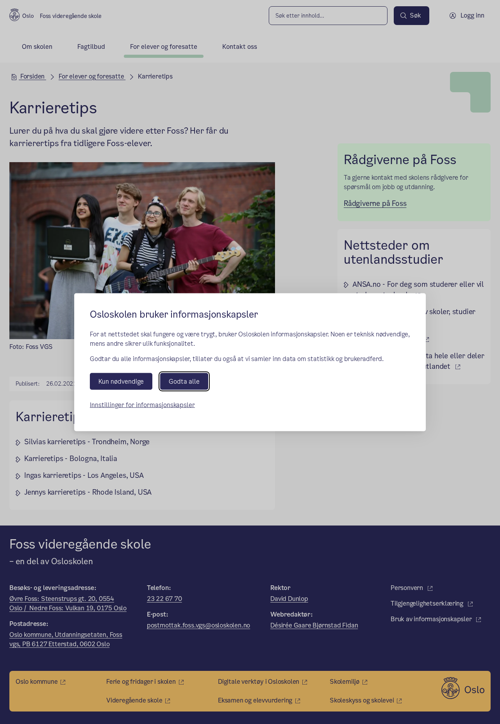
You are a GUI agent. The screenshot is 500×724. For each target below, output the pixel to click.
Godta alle (184, 381)
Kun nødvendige (121, 381)
